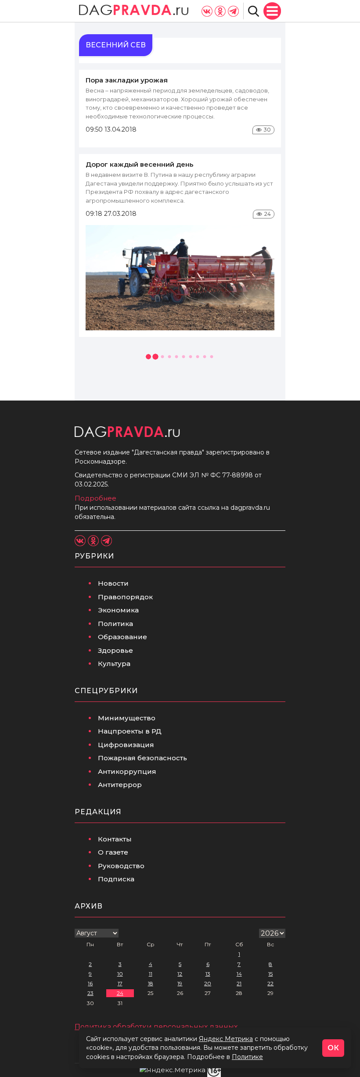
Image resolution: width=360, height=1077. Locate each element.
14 (239, 973)
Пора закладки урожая (127, 80)
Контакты (115, 839)
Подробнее (95, 498)
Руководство (121, 866)
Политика (115, 623)
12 (179, 973)
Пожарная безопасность (142, 758)
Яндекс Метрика (226, 1039)
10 (120, 973)
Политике (247, 1057)
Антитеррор (120, 784)
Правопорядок (125, 597)
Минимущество (126, 718)
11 (150, 973)
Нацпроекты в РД (130, 731)
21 (239, 983)
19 (179, 983)
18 (150, 983)
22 (270, 983)
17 (120, 983)
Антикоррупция (127, 771)
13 (207, 973)
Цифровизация (126, 745)
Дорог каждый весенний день (140, 164)
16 (90, 983)
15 (270, 973)
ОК (333, 1048)
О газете (113, 852)
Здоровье (115, 650)
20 (207, 983)
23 (90, 993)
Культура (114, 663)
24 (120, 993)
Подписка (116, 879)
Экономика (118, 610)
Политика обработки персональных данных (156, 1027)
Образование (122, 637)
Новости (113, 583)
